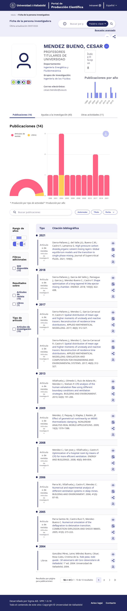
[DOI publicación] (113, 249)
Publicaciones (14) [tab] (22, 114)
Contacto (111, 603)
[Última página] (114, 580)
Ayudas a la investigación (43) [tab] (56, 114)
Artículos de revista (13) (21, 295)
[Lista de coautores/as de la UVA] (113, 261)
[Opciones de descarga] (106, 134)
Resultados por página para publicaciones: (45, 579)
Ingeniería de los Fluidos (57, 78)
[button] (107, 36)
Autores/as (82, 212)
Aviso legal (97, 603)
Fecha (108, 212)
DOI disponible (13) (22, 268)
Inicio (13, 15)
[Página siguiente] (109, 580)
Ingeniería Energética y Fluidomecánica (56, 69)
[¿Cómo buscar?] (65, 24)
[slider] (14, 238)
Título (96, 212)
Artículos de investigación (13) (23, 329)
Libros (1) (20, 304)
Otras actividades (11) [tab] (92, 114)
